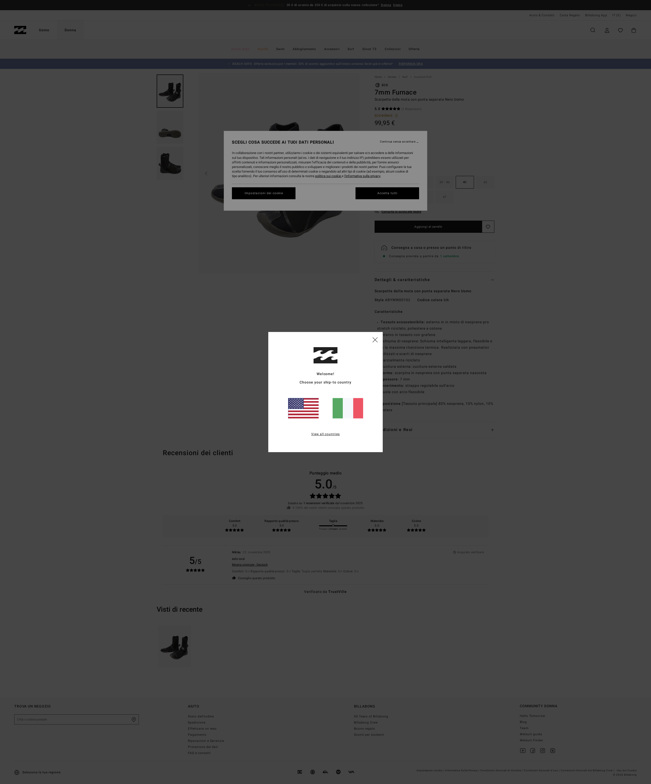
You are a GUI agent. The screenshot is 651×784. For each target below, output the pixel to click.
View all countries (325, 434)
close (375, 339)
